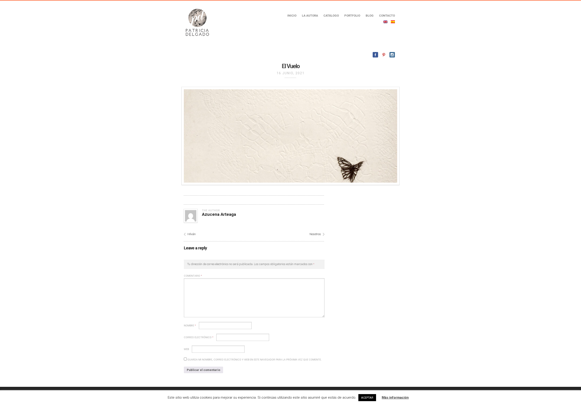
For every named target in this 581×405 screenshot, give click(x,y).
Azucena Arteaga (219, 214)
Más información (395, 397)
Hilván (191, 234)
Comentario (193, 275)
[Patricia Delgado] (197, 22)
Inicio (291, 15)
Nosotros (315, 234)
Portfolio (352, 15)
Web (186, 349)
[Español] (393, 21)
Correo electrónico (198, 337)
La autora (310, 15)
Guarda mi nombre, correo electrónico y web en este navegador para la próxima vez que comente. (254, 359)
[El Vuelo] (290, 136)
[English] (385, 21)
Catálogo (331, 15)
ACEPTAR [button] (367, 397)
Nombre (190, 325)
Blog (370, 15)
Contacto (387, 15)
